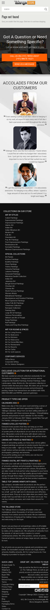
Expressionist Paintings (14, 220)
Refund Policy (7, 580)
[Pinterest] (46, 591)
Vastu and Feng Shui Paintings (16, 325)
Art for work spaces (13, 352)
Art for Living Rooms (13, 332)
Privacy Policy (7, 587)
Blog (3, 599)
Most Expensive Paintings (15, 301)
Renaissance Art (11, 245)
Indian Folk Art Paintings (14, 303)
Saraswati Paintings (12, 274)
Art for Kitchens (11, 337)
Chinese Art (9, 288)
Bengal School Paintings (14, 284)
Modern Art (9, 232)
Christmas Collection (13, 305)
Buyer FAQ (6, 575)
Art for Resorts (11, 347)
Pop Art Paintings (11, 240)
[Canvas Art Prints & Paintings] (32, 440)
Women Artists (11, 293)
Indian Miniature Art (12, 230)
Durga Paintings (11, 320)
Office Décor (10, 359)
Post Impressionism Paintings (16, 242)
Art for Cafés (10, 349)
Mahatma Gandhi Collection (15, 276)
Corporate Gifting (11, 362)
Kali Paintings (10, 322)
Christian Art (10, 286)
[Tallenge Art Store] (25, 3)
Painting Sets (10, 310)
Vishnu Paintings (11, 267)
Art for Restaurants (12, 345)
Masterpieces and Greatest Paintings (19, 298)
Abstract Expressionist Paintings (17, 249)
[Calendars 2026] (18, 403)
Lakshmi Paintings (12, 271)
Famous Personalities (13, 315)
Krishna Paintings (11, 259)
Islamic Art (9, 225)
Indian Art (9, 228)
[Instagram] (43, 591)
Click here (27, 21)
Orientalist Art (10, 237)
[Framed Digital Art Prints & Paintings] (40, 461)
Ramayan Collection (12, 308)
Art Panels (9, 257)
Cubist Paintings (11, 218)
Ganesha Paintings (12, 269)
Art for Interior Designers (14, 364)
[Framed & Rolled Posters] (28, 424)
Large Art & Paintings (13, 313)
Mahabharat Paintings (13, 296)
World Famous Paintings (14, 291)
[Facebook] (39, 591)
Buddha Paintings (11, 262)
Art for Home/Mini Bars (14, 342)
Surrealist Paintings (12, 247)
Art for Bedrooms (12, 335)
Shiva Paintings (11, 264)
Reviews (5, 577)
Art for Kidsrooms (12, 340)
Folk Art (8, 235)
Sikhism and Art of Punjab (15, 318)
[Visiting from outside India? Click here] (15, 373)
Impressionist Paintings (14, 223)
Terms (4, 582)
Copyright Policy (8, 584)
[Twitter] (36, 591)
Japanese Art (10, 281)
